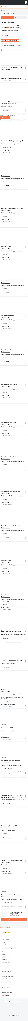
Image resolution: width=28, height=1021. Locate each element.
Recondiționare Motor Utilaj (8, 422)
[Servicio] (14, 680)
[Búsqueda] (25, 6)
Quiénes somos (5, 939)
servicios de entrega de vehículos (9, 32)
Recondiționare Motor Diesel (9, 384)
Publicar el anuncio (14, 919)
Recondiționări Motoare (7, 315)
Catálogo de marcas (6, 978)
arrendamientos (5, 35)
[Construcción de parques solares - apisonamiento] (14, 851)
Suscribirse (5, 117)
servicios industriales (15, 27)
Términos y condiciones (7, 968)
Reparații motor (5, 595)
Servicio (3, 689)
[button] (26, 2)
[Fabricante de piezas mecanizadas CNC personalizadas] (14, 57)
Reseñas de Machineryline (8, 976)
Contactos (4, 944)
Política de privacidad (6, 971)
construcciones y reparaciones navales (11, 38)
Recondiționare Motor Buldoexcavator (11, 457)
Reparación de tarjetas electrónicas (10, 895)
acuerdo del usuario (19, 121)
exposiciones (5, 27)
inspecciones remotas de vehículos (10, 40)
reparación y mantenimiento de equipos (11, 25)
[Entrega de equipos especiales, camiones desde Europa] (14, 816)
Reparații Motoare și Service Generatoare (12, 208)
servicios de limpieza (7, 43)
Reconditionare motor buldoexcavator (11, 526)
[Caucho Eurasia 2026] (14, 718)
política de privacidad (5, 121)
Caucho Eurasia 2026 (7, 727)
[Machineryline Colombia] (10, 2)
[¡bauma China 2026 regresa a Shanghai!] (14, 131)
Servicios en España (5, 927)
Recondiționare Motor (7, 350)
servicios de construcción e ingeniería (10, 30)
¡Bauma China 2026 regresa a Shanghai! (12, 141)
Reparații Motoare (6, 246)
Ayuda (3, 942)
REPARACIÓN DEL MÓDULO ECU (10, 760)
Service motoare (5, 174)
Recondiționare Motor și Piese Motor (11, 491)
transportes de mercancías (8, 45)
